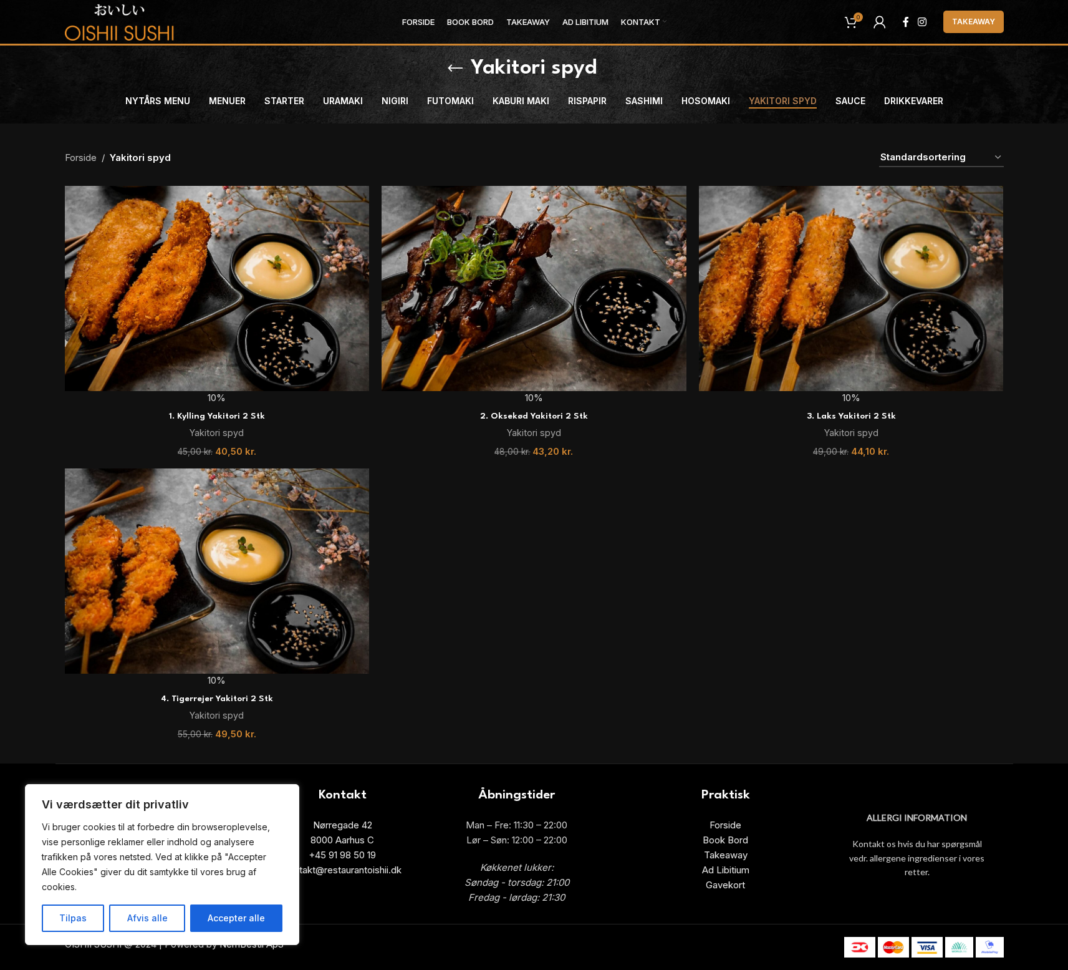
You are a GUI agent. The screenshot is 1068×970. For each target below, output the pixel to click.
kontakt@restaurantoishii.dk (343, 870)
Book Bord (725, 840)
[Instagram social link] (921, 21)
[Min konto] (879, 21)
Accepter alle (236, 918)
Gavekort (725, 885)
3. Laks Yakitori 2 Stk (851, 416)
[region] (162, 864)
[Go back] (455, 68)
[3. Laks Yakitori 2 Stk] (851, 288)
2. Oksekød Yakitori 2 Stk (534, 416)
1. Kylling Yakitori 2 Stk (217, 416)
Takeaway (973, 21)
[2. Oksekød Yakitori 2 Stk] (534, 288)
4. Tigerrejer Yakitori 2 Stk (217, 698)
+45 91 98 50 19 (342, 855)
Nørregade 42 (342, 825)
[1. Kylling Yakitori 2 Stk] (217, 288)
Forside (81, 157)
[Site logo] (120, 21)
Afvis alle (147, 918)
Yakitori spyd (217, 432)
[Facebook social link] (905, 21)
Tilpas (73, 918)
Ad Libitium (725, 870)
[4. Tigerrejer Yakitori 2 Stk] (217, 571)
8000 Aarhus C (342, 840)
